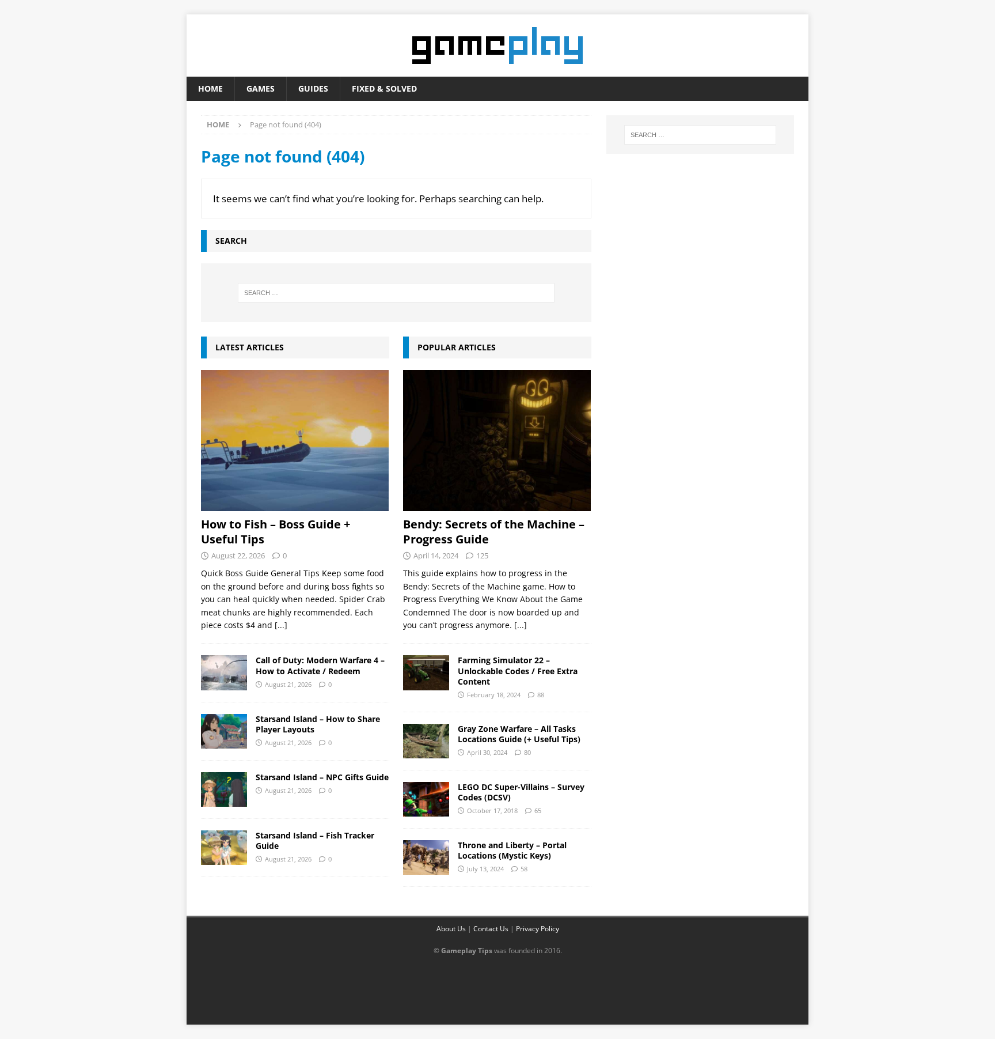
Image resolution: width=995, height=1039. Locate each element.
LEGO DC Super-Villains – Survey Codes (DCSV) (521, 792)
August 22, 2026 (238, 555)
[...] (281, 624)
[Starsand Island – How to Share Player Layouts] (224, 731)
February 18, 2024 (494, 694)
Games (260, 88)
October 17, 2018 (492, 810)
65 (537, 810)
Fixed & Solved (384, 88)
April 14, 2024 (435, 555)
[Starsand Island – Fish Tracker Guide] (224, 847)
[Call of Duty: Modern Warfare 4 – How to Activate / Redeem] (224, 672)
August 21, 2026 (288, 684)
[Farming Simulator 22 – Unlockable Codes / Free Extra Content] (426, 672)
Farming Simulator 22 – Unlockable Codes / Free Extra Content (518, 670)
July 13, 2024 (485, 868)
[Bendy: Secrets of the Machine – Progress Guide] (497, 440)
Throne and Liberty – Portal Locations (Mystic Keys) (512, 850)
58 (524, 868)
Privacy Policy (537, 929)
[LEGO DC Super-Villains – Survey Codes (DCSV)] (426, 799)
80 (527, 752)
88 (540, 694)
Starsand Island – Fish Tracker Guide (315, 840)
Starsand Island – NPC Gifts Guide (322, 777)
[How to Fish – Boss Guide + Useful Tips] (295, 440)
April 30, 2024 (487, 752)
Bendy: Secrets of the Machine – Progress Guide (493, 531)
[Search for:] (396, 293)
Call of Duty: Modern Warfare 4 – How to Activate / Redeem (320, 665)
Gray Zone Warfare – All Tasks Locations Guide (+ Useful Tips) (519, 734)
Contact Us (490, 929)
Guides (313, 88)
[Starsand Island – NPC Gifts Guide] (224, 789)
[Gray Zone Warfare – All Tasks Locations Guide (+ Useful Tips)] (426, 741)
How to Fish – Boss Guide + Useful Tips (275, 531)
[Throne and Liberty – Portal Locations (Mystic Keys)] (426, 857)
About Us (451, 929)
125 (482, 555)
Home (210, 88)
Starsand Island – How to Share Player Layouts (318, 724)
